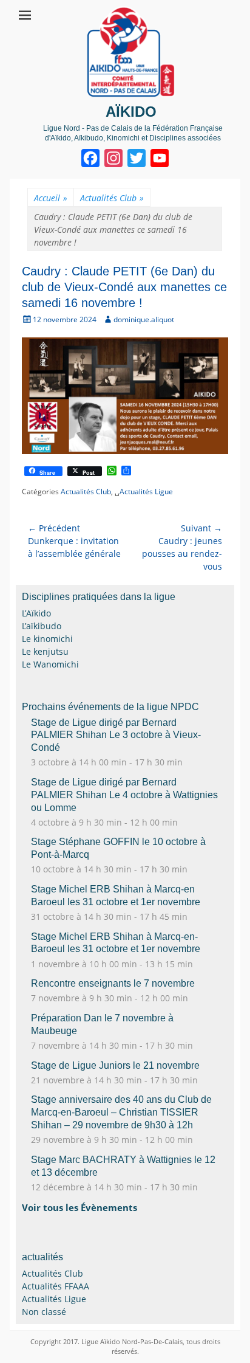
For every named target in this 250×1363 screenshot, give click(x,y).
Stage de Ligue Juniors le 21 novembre (115, 1065)
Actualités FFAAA (55, 1286)
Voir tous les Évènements (79, 1207)
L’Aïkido (36, 613)
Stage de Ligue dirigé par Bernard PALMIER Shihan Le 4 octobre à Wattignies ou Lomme (124, 795)
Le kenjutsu (45, 651)
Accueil (50, 198)
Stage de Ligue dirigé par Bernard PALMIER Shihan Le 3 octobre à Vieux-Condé (116, 735)
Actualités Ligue (146, 491)
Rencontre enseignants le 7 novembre (113, 983)
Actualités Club (112, 198)
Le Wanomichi (50, 664)
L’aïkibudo (41, 626)
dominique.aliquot (143, 319)
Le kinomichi (47, 638)
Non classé (44, 1311)
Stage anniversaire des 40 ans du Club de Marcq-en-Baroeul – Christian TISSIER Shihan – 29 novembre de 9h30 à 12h (121, 1112)
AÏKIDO (131, 111)
